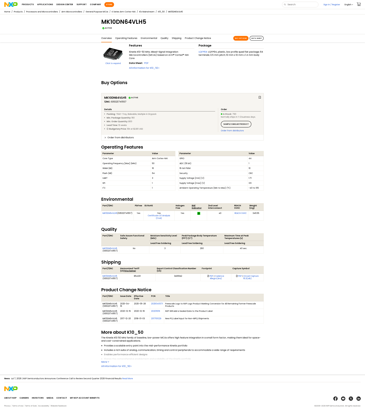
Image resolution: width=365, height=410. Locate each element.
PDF (146, 63)
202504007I (157, 303)
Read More (127, 378)
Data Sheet (256, 38)
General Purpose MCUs (97, 11)
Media (50, 397)
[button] (349, 4)
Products (18, 11)
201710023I (156, 318)
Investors (38, 397)
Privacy (7, 406)
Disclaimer (130, 270)
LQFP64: (203, 51)
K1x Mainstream (146, 11)
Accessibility (43, 406)
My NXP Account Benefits (85, 397)
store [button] (109, 4)
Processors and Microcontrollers (42, 11)
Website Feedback (58, 406)
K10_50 (161, 11)
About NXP (10, 397)
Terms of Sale (31, 406)
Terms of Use (17, 406)
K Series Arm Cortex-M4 (124, 11)
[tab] (182, 137)
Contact (61, 397)
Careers (24, 397)
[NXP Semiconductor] (11, 4)
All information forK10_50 (143, 68)
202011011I (155, 311)
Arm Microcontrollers (71, 11)
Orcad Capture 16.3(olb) (251, 277)
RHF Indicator (197, 207)
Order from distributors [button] (121, 137)
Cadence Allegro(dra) (217, 277)
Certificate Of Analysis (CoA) (159, 217)
